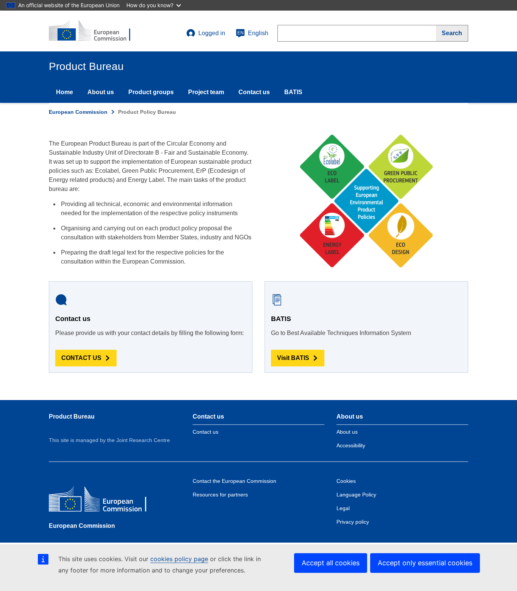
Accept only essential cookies (425, 563)
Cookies (346, 481)
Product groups (151, 92)
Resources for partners (220, 495)
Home (64, 92)
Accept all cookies (331, 563)
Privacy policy (352, 522)
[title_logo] (94, 31)
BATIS (293, 92)
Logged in (211, 33)
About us (100, 92)
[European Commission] (104, 500)
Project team (206, 92)
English (252, 33)
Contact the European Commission (234, 481)
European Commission (78, 112)
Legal (343, 508)
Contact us (254, 92)
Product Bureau (72, 416)
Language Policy (356, 495)
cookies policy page (179, 559)
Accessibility (350, 445)
